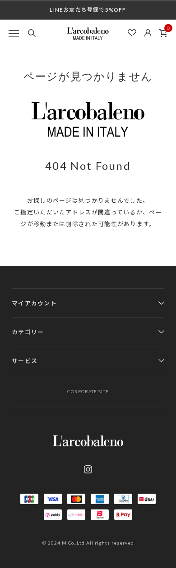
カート (163, 33)
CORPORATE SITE (88, 391)
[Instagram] (88, 469)
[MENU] (13, 33)
